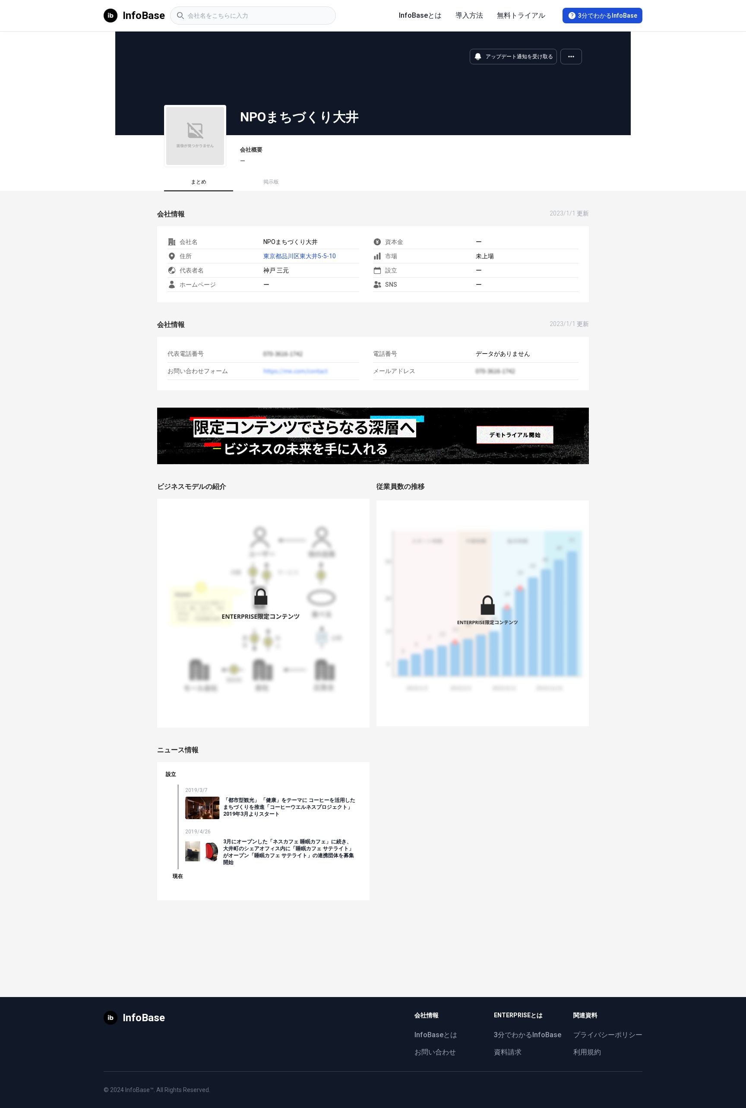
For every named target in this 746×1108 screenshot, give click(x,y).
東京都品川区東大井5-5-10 (299, 256)
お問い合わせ (435, 1052)
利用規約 (587, 1052)
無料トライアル (521, 15)
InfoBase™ (139, 1089)
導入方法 (469, 15)
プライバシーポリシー (607, 1035)
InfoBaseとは (420, 15)
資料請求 (508, 1052)
